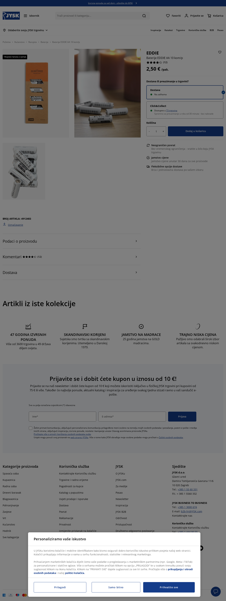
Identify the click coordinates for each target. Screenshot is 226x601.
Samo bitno (116, 587)
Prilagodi (60, 587)
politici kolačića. (75, 573)
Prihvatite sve (169, 587)
